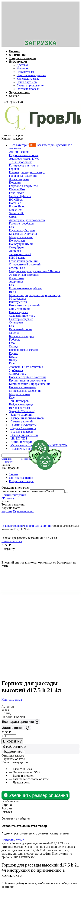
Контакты (23, 68)
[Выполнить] (66, 492)
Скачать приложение (30, 85)
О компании (17, 55)
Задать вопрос (19, 92)
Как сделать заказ (28, 78)
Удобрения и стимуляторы (24, 518)
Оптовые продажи (28, 88)
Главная (14, 51)
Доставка (22, 65)
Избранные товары (21, 481)
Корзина (7, 511)
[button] (40, 751)
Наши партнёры (27, 82)
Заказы (13, 474)
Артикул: (8, 706)
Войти (6, 495)
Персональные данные (31, 75)
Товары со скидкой (22, 58)
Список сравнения (21, 477)
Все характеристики (18, 722)
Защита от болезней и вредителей (61, 518)
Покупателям (25, 71)
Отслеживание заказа (15, 491)
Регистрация (18, 495)
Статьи (14, 95)
